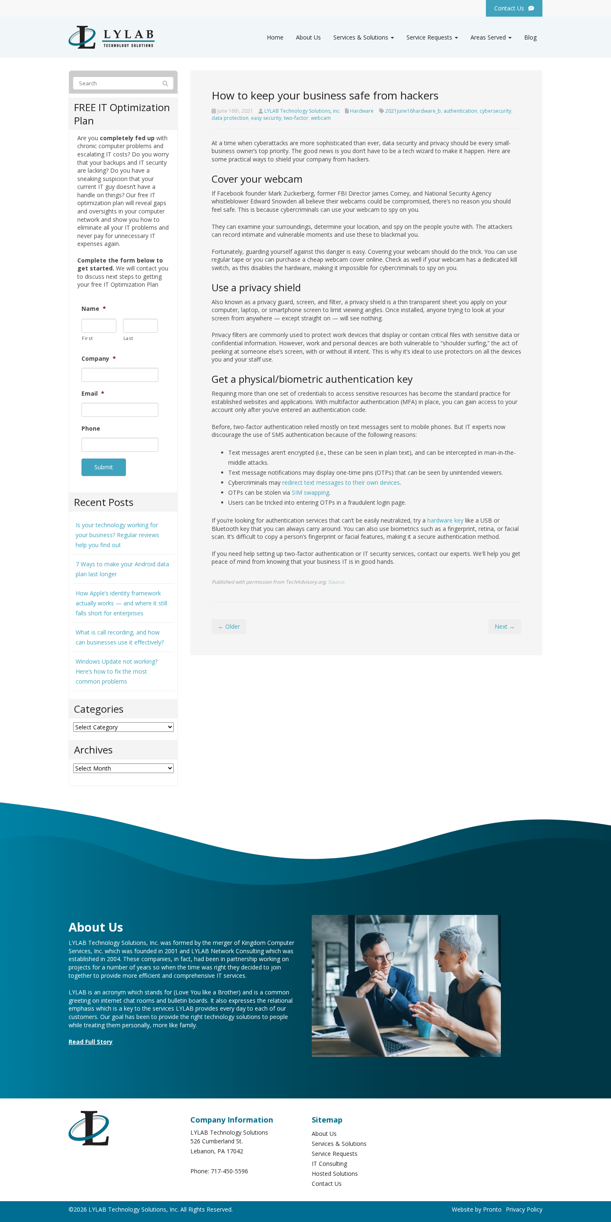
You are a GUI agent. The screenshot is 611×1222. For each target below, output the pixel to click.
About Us (308, 37)
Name (93, 308)
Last (128, 338)
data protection (230, 117)
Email (92, 393)
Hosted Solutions (335, 1173)
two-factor (296, 117)
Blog (530, 37)
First (87, 338)
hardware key (445, 520)
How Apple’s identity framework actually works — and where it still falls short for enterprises (121, 603)
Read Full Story (91, 1042)
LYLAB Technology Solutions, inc (302, 110)
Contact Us (327, 1183)
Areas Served (489, 37)
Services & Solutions (361, 37)
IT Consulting (329, 1163)
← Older (229, 626)
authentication (460, 110)
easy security (266, 117)
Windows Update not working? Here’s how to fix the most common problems (117, 671)
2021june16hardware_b (413, 110)
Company (98, 358)
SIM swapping (310, 492)
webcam (321, 117)
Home (275, 37)
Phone (90, 428)
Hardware (362, 110)
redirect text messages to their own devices (341, 482)
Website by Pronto (477, 1209)
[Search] (165, 83)
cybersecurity (495, 110)
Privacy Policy (524, 1209)
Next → (505, 626)
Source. (336, 581)
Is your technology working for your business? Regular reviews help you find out (117, 535)
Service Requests (430, 37)
